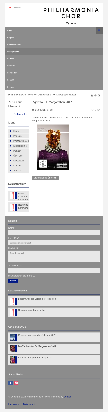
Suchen (99, 30)
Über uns (11, 66)
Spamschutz (15, 265)
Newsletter (12, 73)
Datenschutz (29, 404)
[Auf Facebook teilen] (95, 95)
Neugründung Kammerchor (23, 206)
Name (11, 227)
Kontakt (10, 80)
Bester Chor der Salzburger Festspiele (23, 196)
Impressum (13, 404)
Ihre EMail (13, 238)
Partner (10, 59)
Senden (13, 281)
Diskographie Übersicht (45, 178)
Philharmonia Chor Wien (20, 94)
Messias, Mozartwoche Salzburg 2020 (37, 335)
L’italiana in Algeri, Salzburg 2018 (35, 357)
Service (10, 87)
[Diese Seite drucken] (92, 95)
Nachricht (13, 248)
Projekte (10, 37)
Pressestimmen (14, 44)
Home (10, 30)
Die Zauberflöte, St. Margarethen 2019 (37, 346)
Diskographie (13, 51)
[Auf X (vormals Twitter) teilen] (99, 95)
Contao (67, 397)
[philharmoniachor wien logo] (71, 17)
